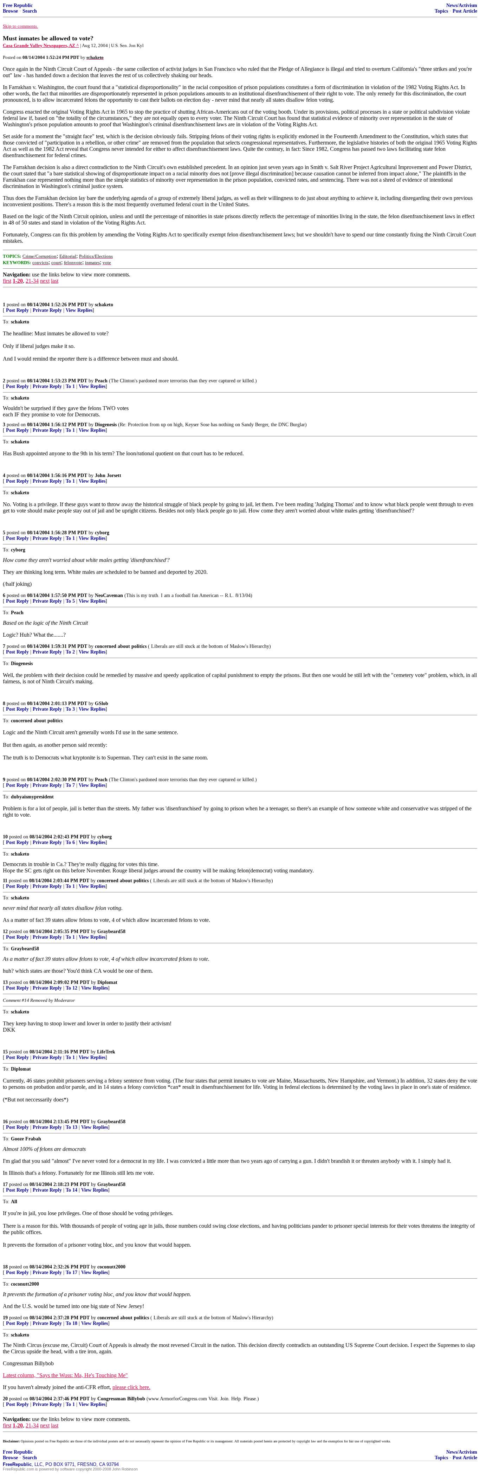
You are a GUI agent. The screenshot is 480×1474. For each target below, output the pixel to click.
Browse (10, 11)
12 (5, 931)
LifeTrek (106, 1051)
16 (5, 1121)
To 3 (70, 709)
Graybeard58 (111, 931)
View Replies (79, 310)
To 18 (71, 1323)
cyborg (102, 532)
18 (5, 1266)
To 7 (70, 785)
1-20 (18, 281)
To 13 (71, 1127)
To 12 (71, 988)
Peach (101, 380)
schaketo (104, 304)
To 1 (70, 386)
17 (5, 1184)
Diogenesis (106, 424)
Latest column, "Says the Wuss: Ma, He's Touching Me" (65, 1375)
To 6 (70, 842)
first (7, 281)
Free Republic (18, 5)
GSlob (101, 703)
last (54, 281)
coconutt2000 (111, 1266)
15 (5, 1051)
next (45, 281)
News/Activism (461, 5)
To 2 (70, 652)
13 (5, 982)
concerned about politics (121, 646)
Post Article (465, 11)
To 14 (71, 1190)
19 (5, 1317)
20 (5, 1398)
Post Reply (17, 310)
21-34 (32, 281)
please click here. (131, 1387)
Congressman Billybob (121, 1398)
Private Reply (47, 310)
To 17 (71, 1272)
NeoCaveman (109, 595)
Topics (441, 11)
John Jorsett (108, 475)
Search (29, 11)
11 (5, 880)
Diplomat (107, 982)
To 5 (70, 601)
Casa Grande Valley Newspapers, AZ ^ (41, 45)
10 (5, 836)
